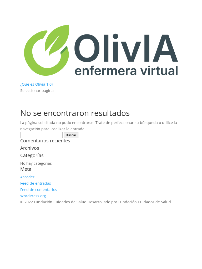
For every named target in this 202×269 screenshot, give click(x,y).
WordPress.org (33, 195)
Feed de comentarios (38, 189)
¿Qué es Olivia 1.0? (36, 84)
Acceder (27, 176)
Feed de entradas (35, 183)
